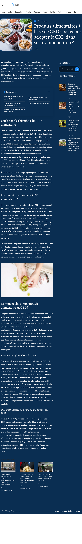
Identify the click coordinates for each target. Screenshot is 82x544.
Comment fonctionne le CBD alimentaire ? (38, 98)
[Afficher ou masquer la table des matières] (32, 92)
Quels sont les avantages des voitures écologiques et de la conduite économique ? (8, 479)
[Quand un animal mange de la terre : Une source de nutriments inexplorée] (63, 87)
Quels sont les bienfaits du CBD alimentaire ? (13, 98)
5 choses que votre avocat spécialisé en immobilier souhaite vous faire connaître (27, 478)
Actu (36, 49)
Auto (2, 488)
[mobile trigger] (4, 5)
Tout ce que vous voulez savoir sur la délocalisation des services (45, 477)
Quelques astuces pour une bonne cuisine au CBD (14, 110)
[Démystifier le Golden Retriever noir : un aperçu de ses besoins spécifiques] (63, 123)
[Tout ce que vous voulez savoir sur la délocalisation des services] (45, 467)
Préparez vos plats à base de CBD (39, 103)
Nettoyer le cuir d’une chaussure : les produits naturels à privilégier (74, 107)
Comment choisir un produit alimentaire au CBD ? (13, 104)
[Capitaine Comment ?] (15, 5)
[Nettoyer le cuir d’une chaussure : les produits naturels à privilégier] (63, 105)
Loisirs (70, 99)
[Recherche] (78, 5)
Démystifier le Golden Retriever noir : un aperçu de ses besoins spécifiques (73, 125)
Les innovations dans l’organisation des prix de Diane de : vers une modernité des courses (74, 144)
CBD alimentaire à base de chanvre (22, 143)
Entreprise (41, 484)
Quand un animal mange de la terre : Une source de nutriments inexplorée (74, 89)
